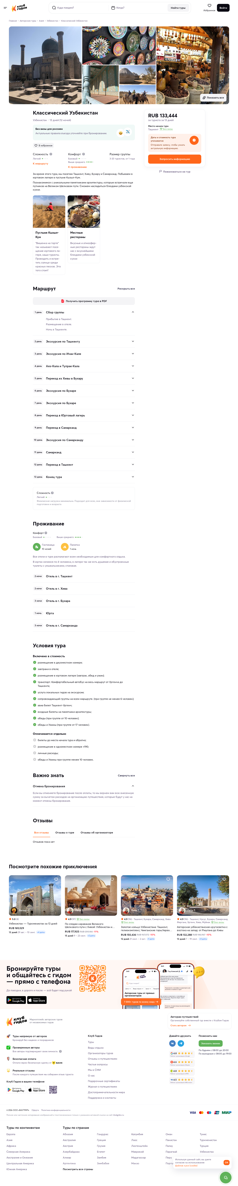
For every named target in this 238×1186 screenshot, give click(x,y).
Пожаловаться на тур (176, 171)
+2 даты (91, 935)
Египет (101, 1151)
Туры (91, 1042)
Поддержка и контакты (102, 1097)
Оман (169, 1134)
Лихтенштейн (139, 1145)
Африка (11, 1145)
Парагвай (171, 1151)
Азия (9, 1140)
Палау (169, 1145)
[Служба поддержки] (226, 1177)
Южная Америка (16, 1169)
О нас (91, 1075)
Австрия (68, 1145)
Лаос (134, 1140)
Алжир (67, 1157)
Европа (10, 1134)
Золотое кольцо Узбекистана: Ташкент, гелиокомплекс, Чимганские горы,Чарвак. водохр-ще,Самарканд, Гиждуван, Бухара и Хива (146, 928)
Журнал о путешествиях (102, 1086)
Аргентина (69, 1163)
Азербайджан (71, 1151)
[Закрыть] (133, 312)
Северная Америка (18, 1151)
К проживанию (77, 167)
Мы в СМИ (94, 1069)
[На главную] (19, 8)
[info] (60, 1051)
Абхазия (68, 1134)
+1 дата (150, 938)
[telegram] (181, 1043)
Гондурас (102, 1134)
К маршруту (40, 163)
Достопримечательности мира (106, 1092)
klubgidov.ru (118, 1115)
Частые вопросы (98, 1064)
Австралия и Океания (19, 1157)
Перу (169, 1157)
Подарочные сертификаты (104, 1081)
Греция (101, 1140)
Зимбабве (103, 1163)
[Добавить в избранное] (56, 879)
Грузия (101, 1145)
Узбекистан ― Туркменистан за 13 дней (33, 923)
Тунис (203, 1134)
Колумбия (137, 1134)
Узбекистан (40, 120)
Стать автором (178, 1025)
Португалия (173, 1163)
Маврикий (137, 1151)
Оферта (35, 1110)
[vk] (172, 1043)
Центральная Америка (20, 1163)
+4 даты (41, 932)
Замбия (101, 1157)
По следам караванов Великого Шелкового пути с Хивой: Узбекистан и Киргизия (88, 925)
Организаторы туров (100, 1053)
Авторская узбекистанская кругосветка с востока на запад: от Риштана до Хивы (202, 928)
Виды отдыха (95, 1047)
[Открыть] (133, 341)
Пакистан (171, 1140)
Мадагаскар (138, 1157)
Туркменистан (208, 1140)
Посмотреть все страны (78, 1169)
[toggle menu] (5, 8)
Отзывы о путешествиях (102, 1058)
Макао (135, 1163)
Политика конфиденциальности (55, 1110)
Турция (204, 1145)
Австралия (69, 1140)
